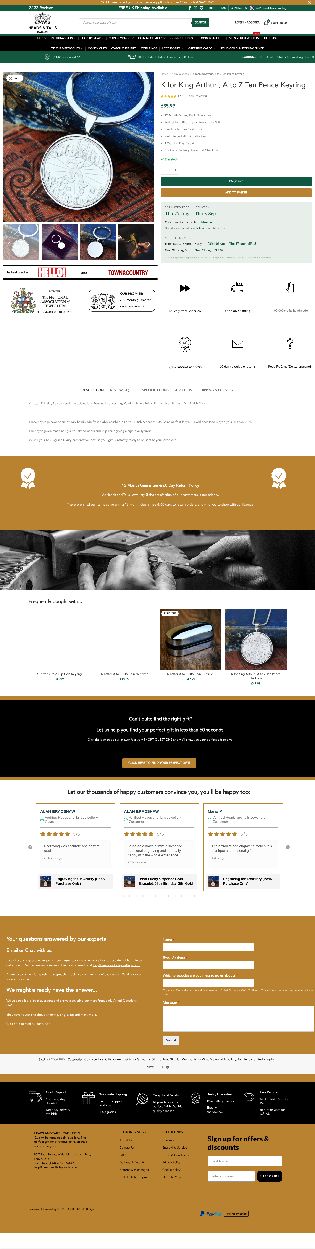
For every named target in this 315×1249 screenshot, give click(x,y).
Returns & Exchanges (134, 1170)
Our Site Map (171, 1177)
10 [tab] (181, 898)
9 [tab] (175, 898)
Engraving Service (174, 1148)
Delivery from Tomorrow (185, 311)
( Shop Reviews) (192, 96)
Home (164, 74)
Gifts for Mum (179, 1059)
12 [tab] (194, 898)
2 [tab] (130, 898)
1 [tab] (123, 898)
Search (200, 22)
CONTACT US (239, 8)
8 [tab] (168, 898)
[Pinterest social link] (201, 8)
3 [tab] (136, 898)
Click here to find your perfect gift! (159, 763)
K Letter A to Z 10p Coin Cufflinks (190, 674)
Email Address (175, 958)
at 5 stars (185, 367)
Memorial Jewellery (223, 1059)
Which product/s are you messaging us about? (200, 975)
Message (171, 1002)
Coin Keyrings (180, 74)
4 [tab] (143, 898)
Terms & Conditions (175, 1155)
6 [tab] (155, 898)
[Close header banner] (309, 2)
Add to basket (236, 192)
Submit (171, 1040)
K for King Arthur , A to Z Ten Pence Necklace (256, 676)
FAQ (223, 8)
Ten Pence (245, 1059)
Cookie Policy (171, 1170)
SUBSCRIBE (270, 1176)
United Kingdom (265, 1059)
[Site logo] (43, 22)
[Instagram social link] (195, 8)
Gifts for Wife (199, 1059)
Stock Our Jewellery (275, 8)
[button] (8, 244)
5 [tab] (149, 898)
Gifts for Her (160, 1059)
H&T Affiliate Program (134, 1177)
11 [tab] (188, 898)
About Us (126, 1140)
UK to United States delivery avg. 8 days (92, 57)
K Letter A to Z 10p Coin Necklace (124, 674)
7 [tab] (162, 898)
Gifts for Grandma (137, 1059)
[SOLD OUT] (190, 640)
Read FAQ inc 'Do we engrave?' (290, 366)
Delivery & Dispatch (133, 1162)
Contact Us (127, 1148)
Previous (30, 847)
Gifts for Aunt (114, 1059)
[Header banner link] (157, 2)
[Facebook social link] (189, 8)
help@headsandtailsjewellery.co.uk (116, 965)
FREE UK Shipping (237, 311)
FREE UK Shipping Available (112, 8)
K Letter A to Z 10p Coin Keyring (59, 674)
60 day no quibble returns (237, 366)
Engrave (236, 181)
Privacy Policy (171, 1162)
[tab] (93, 388)
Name (168, 940)
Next (288, 847)
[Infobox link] (52, 1103)
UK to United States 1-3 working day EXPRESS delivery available (229, 57)
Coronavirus (170, 1140)
